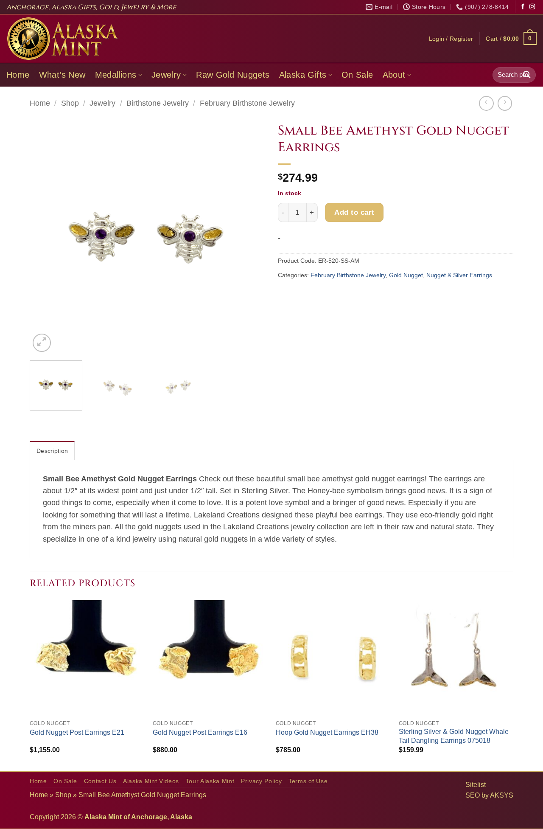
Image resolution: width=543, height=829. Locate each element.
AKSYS (501, 795)
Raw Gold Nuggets (232, 74)
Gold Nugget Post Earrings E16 (200, 732)
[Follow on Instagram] (532, 7)
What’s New (62, 74)
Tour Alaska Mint (210, 781)
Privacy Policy (261, 781)
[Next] (250, 236)
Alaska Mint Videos (151, 781)
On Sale (357, 74)
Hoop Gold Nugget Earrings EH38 (327, 732)
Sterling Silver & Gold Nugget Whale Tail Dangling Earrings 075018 (454, 736)
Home (18, 74)
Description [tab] (52, 450)
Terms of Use (307, 781)
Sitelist (475, 784)
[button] (451, 38)
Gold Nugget (406, 275)
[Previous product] (505, 103)
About (394, 74)
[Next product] (486, 103)
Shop (70, 103)
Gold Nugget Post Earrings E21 (77, 732)
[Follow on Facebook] (523, 7)
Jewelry (166, 74)
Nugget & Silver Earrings (459, 275)
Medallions (116, 74)
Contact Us (100, 781)
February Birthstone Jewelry (247, 103)
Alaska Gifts (303, 74)
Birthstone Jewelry (157, 103)
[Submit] (527, 75)
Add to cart (354, 212)
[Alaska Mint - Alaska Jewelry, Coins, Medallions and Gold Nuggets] (62, 38)
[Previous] (45, 236)
